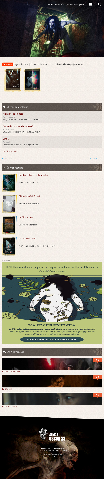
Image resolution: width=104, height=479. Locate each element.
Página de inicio (21, 64)
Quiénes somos (44, 448)
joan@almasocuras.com (55, 454)
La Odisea (7, 388)
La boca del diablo (28, 238)
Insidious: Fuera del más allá (33, 175)
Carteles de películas (47, 450)
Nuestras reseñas (67, 4)
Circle (6, 138)
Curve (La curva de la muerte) (18, 126)
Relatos (58, 450)
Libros (65, 450)
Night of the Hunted (13, 113)
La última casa (10, 151)
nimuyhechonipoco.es (58, 456)
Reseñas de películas (59, 448)
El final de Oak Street (29, 196)
